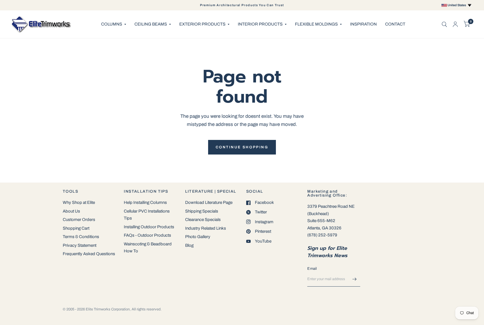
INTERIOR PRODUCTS (260, 24)
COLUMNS (111, 24)
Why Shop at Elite (79, 202)
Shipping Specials (201, 211)
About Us (71, 211)
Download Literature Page (208, 202)
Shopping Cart (76, 228)
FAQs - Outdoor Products (147, 235)
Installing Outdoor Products (149, 227)
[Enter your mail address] (354, 279)
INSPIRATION (363, 24)
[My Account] (455, 24)
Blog (189, 245)
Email (312, 269)
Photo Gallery (197, 236)
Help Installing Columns (145, 202)
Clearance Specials (203, 219)
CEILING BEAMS (150, 24)
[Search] (444, 24)
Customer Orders (79, 219)
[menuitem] (113, 24)
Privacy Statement (79, 245)
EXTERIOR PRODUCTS (202, 24)
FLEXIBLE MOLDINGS (316, 24)
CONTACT (395, 24)
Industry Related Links (205, 228)
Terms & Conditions (81, 236)
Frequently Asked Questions (89, 254)
